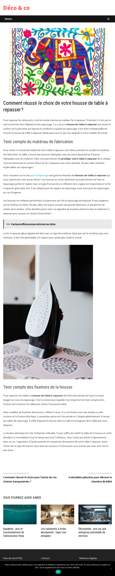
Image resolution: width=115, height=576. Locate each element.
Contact (45, 558)
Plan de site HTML (13, 558)
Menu (9, 19)
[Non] (111, 568)
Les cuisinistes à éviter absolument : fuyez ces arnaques (53, 532)
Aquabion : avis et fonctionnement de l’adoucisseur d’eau (13, 532)
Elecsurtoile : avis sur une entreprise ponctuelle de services (92, 532)
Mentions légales (88, 558)
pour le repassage (39, 175)
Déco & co (16, 7)
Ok (58, 572)
